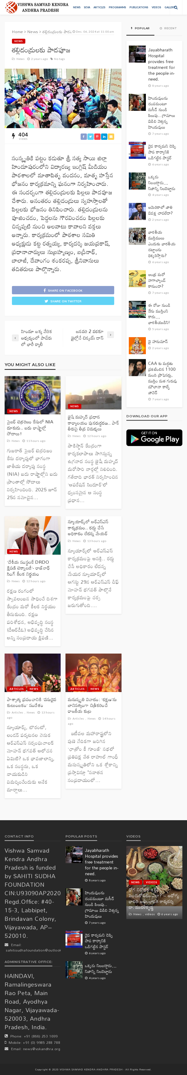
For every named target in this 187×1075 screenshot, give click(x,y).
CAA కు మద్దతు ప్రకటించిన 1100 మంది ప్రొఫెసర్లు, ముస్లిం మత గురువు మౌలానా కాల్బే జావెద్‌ (162, 378)
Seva (87, 7)
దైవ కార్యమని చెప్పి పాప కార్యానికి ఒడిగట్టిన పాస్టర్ (162, 152)
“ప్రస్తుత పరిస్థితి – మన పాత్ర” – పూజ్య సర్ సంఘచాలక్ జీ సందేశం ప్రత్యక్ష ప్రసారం (153, 901)
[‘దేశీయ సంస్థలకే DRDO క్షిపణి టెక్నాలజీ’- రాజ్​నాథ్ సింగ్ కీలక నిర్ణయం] (33, 535)
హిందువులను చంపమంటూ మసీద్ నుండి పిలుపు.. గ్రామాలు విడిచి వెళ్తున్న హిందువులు (161, 112)
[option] (154, 882)
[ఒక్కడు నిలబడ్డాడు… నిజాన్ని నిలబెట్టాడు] (137, 181)
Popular (142, 28)
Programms (117, 7)
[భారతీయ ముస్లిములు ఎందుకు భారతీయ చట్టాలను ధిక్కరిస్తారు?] (137, 236)
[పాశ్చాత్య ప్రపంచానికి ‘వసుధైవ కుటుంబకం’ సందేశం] (33, 673)
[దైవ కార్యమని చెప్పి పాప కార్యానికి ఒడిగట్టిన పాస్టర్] (137, 150)
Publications (139, 7)
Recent (170, 28)
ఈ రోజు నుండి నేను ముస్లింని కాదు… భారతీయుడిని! (159, 314)
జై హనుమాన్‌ (158, 341)
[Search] (176, 7)
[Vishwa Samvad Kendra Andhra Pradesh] (37, 7)
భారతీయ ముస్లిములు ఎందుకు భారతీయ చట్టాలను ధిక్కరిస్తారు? (162, 243)
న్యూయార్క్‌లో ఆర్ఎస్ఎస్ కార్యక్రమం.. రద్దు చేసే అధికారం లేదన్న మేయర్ (88, 527)
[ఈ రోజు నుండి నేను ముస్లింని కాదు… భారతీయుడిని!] (137, 309)
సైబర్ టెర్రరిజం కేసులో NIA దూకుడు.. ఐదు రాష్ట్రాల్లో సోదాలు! (30, 428)
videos (156, 7)
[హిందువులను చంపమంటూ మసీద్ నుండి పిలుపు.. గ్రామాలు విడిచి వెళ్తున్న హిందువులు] (137, 102)
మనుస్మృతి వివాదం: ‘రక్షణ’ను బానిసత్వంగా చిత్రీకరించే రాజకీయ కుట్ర (92, 705)
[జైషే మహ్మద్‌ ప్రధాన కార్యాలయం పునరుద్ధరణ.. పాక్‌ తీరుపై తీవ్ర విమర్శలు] (93, 393)
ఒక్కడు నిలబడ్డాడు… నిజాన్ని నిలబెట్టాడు (162, 182)
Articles (99, 7)
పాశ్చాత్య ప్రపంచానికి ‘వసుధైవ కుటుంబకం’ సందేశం (31, 702)
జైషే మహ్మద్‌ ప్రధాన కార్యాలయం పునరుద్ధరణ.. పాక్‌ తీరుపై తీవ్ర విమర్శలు (93, 423)
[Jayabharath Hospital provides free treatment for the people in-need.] (137, 54)
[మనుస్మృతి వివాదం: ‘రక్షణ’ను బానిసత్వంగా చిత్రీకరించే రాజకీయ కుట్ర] (93, 673)
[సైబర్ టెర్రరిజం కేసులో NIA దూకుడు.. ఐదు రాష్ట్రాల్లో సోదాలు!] (33, 395)
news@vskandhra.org (41, 1049)
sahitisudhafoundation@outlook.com (38, 950)
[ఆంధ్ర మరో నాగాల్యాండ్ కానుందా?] (137, 278)
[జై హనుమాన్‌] (137, 345)
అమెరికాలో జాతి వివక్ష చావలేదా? (160, 210)
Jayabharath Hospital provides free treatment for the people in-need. (161, 64)
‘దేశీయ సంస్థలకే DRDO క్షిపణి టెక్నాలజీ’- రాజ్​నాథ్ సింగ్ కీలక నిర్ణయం (28, 568)
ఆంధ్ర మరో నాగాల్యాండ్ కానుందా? (157, 280)
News (77, 7)
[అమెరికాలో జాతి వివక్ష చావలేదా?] (137, 211)
